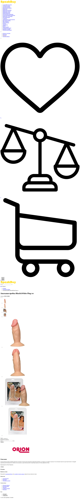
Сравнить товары (6, 488)
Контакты (5, 34)
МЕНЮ (3, 277)
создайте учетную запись (19, 474)
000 (1, 286)
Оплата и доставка (6, 33)
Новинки (5, 35)
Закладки (5, 487)
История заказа (6, 486)
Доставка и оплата (6, 480)
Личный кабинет (6, 36)
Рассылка (5, 489)
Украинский (5, 495)
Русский (4, 494)
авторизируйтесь (9, 474)
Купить (2, 442)
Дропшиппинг (6, 478)
